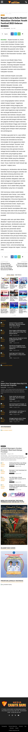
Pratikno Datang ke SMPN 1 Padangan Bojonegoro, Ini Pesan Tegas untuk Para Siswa (22, 286)
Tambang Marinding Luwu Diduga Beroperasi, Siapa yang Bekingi (17, 463)
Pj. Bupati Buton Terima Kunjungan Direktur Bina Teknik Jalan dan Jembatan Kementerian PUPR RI (7, 266)
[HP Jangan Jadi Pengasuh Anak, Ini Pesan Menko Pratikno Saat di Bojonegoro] (14, 305)
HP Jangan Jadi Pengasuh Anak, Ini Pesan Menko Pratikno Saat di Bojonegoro (13, 311)
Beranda (2, 12)
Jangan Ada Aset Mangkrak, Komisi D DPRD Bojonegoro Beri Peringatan (18, 339)
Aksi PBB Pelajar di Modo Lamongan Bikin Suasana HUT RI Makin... (17, 479)
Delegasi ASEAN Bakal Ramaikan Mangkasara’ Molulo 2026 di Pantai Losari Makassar (18, 486)
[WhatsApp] (19, 33)
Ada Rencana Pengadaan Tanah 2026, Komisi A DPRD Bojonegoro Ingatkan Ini (17, 347)
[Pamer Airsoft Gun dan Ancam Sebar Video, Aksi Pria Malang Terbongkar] (4, 398)
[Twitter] (15, 33)
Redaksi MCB (3, 387)
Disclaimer (21, 726)
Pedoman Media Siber (13, 726)
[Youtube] (18, 715)
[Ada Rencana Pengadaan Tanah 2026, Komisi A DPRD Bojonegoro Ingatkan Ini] (4, 348)
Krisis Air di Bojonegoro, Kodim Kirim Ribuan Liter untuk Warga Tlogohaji (14, 286)
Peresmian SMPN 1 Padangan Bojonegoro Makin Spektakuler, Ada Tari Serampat (23, 311)
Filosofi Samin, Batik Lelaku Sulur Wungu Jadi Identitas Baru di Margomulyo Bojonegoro (5, 298)
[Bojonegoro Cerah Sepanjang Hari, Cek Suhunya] (4, 472)
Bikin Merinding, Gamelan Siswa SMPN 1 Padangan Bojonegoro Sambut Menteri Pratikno (5, 311)
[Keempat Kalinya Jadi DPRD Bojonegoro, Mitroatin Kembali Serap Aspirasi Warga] (4, 325)
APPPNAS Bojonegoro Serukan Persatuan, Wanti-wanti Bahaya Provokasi (11, 450)
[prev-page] (13, 315)
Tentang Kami (4, 726)
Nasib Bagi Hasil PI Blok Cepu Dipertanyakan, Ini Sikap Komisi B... (17, 354)
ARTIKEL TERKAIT (10, 275)
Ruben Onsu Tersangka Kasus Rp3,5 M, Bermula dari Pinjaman (14, 384)
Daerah (6, 12)
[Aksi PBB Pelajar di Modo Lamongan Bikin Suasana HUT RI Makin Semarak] (4, 479)
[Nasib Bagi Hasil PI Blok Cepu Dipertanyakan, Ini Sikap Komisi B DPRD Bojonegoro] (4, 355)
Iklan (25, 726)
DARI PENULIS (18, 275)
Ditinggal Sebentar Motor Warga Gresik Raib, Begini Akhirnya (17, 419)
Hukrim (3, 362)
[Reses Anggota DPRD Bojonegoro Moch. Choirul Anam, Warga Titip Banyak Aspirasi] (4, 332)
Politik (11, 327)
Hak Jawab (12, 728)
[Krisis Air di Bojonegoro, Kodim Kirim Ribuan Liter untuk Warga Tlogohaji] (14, 281)
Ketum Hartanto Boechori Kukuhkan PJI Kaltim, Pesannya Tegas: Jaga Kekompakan (14, 298)
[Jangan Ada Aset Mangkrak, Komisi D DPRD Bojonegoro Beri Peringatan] (4, 340)
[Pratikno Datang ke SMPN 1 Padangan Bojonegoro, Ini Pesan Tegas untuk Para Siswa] (23, 281)
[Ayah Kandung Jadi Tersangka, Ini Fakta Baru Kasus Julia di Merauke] (4, 406)
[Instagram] (12, 715)
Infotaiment (3, 446)
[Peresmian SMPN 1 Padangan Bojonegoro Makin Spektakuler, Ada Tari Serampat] (23, 305)
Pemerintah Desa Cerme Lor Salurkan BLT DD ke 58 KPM (21, 265)
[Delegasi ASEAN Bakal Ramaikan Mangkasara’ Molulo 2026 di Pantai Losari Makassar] (4, 487)
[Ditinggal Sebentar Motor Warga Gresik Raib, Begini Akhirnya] (4, 420)
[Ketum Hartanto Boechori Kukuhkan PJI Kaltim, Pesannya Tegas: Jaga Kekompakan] (14, 293)
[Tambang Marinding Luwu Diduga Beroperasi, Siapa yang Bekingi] (4, 465)
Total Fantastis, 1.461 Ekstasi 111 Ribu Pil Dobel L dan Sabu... (17, 411)
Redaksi (16, 728)
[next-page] (15, 315)
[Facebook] (12, 33)
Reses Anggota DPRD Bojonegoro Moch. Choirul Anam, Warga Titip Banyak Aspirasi (17, 332)
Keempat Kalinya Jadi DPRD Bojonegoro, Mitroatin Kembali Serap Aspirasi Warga (17, 324)
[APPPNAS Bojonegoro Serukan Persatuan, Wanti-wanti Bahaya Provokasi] (14, 438)
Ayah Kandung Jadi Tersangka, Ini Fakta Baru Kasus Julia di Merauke (18, 404)
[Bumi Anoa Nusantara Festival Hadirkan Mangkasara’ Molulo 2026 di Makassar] (5, 281)
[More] (22, 33)
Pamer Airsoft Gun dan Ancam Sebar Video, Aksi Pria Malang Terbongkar (17, 398)
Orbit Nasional (7, 28)
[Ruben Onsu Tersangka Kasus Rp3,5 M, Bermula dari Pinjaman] (14, 373)
